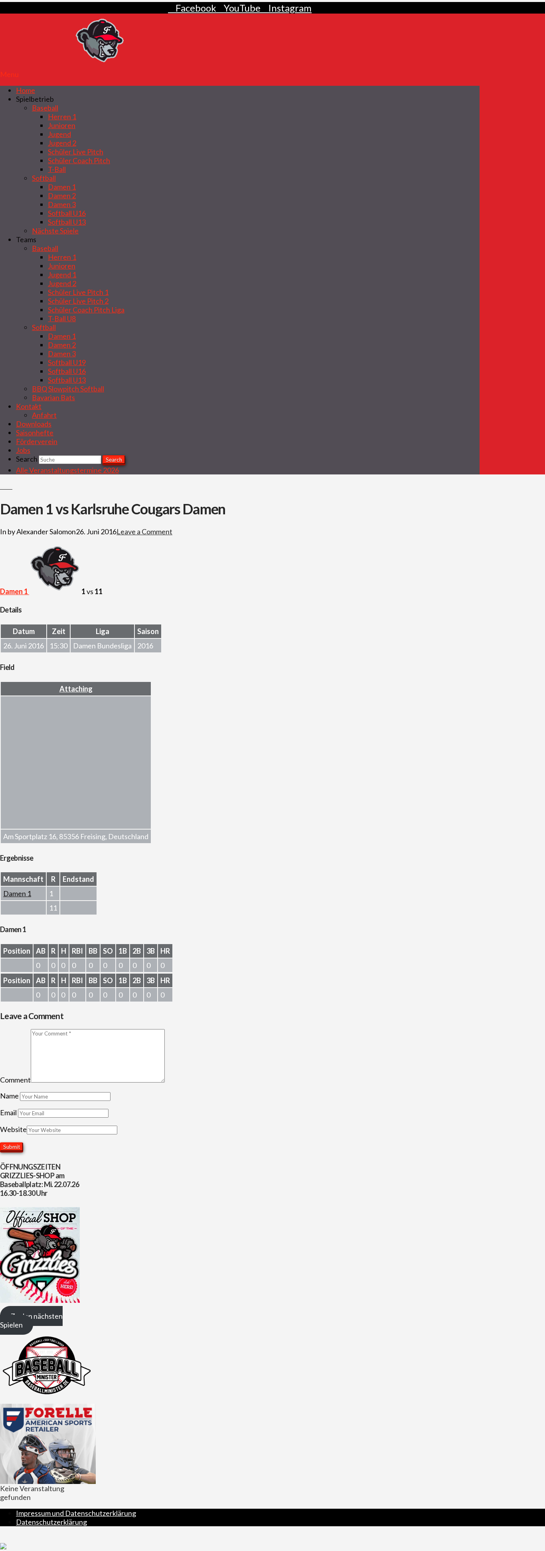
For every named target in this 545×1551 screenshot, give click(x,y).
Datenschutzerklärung (51, 1521)
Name (10, 1095)
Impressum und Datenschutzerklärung (76, 1513)
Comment (15, 1079)
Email (9, 1112)
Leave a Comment (144, 531)
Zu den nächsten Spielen (31, 1320)
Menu (9, 74)
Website (13, 1129)
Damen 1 (17, 893)
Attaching (76, 688)
